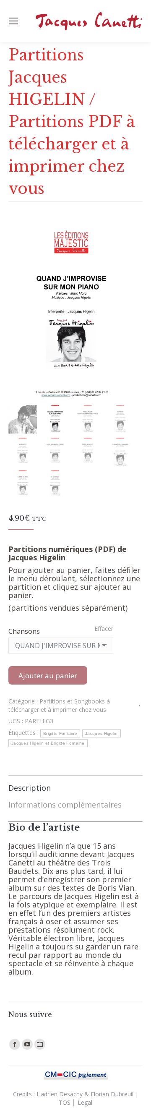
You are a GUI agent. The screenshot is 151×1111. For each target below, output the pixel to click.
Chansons (24, 631)
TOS (64, 1102)
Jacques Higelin (101, 733)
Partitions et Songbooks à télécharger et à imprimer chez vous (59, 705)
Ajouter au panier (47, 675)
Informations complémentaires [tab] (65, 805)
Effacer (103, 629)
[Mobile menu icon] (13, 21)
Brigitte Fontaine (60, 733)
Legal (85, 1102)
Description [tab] (29, 788)
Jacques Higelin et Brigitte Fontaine (48, 743)
